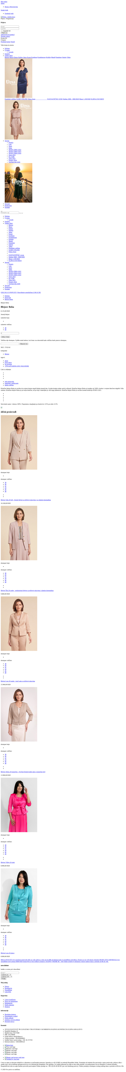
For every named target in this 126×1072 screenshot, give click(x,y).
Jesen (10, 146)
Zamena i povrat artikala (12, 1020)
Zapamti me (7, 31)
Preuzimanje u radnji (11, 1016)
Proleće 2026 (13, 160)
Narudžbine (8, 990)
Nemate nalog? (5, 36)
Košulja (48, 57)
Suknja (64, 57)
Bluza (11, 57)
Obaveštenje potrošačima (25, 292)
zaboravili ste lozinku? (8, 34)
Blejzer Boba (9, 299)
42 (5, 486)
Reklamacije (8, 1003)
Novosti (7, 204)
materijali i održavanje (11, 383)
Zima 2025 (12, 158)
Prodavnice (8, 205)
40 (5, 329)
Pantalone (59, 57)
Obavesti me (23, 344)
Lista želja (8, 992)
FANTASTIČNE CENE (55, 99)
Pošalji (3, 978)
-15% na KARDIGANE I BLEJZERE (17, 366)
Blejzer (7, 57)
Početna (7, 48)
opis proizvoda (9, 381)
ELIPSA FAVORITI (97, 99)
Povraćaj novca (9, 1021)
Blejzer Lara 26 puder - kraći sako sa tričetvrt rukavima (18, 681)
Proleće (11, 142)
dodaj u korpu (5, 337)
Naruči (13, 42)
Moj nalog (4, 1)
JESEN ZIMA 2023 (15, 151)
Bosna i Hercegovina (11, 7)
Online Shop (9, 55)
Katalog (7, 54)
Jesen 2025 (12, 155)
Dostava (7, 1007)
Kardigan (34, 57)
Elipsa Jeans (31, 99)
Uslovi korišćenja (10, 999)
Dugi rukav (8, 362)
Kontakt (7, 207)
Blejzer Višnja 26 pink (8, 862)
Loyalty (11, 52)
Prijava (7, 986)
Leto (10, 144)
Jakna (25, 57)
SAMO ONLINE (21, 99)
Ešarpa (16, 57)
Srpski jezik (4, 10)
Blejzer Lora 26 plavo (7, 953)
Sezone (7, 141)
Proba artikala (9, 1018)
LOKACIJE (37, 292)
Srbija (2, 3)
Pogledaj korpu (5, 42)
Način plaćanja (9, 1005)
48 (5, 491)
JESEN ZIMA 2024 (15, 153)
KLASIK (12, 157)
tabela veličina (9, 385)
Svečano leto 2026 (14, 162)
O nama (7, 50)
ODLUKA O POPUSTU (9, 292)
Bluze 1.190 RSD (85, 99)
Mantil (53, 57)
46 (5, 489)
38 (5, 328)
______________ (41, 99)
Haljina (20, 57)
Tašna (68, 57)
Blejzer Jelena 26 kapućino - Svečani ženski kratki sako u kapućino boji (23, 772)
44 (5, 488)
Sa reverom (8, 364)
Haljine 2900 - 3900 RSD (71, 99)
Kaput (29, 57)
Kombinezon (42, 57)
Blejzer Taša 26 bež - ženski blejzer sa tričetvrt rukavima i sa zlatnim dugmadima (26, 500)
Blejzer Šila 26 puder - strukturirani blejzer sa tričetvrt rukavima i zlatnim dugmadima (27, 590)
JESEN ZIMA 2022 (15, 150)
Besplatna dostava (10, 1014)
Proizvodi (8, 297)
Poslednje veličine (10, 99)
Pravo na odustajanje (11, 1001)
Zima (10, 148)
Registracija (8, 988)
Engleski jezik (9, 13)
